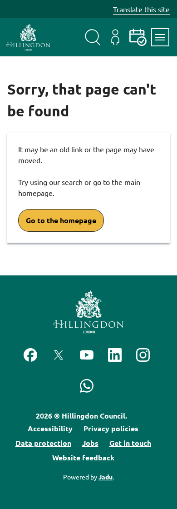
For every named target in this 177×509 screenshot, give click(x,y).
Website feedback (83, 457)
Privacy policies (111, 428)
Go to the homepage (61, 220)
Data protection (43, 443)
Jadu (105, 477)
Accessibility (50, 428)
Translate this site (141, 9)
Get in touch (130, 443)
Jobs (90, 443)
